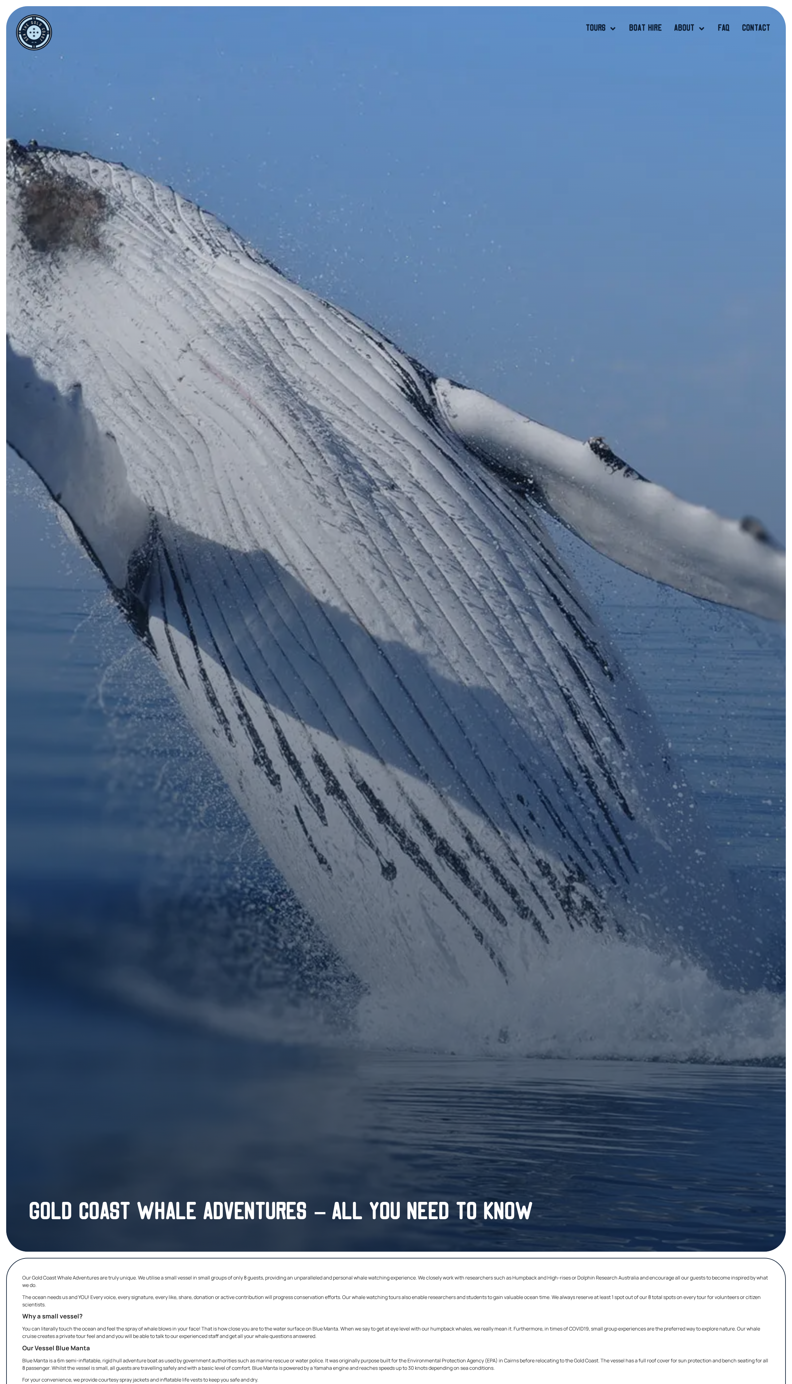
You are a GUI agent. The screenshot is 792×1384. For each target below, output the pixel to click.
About (684, 28)
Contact (756, 28)
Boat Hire (645, 28)
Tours (596, 28)
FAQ (724, 28)
